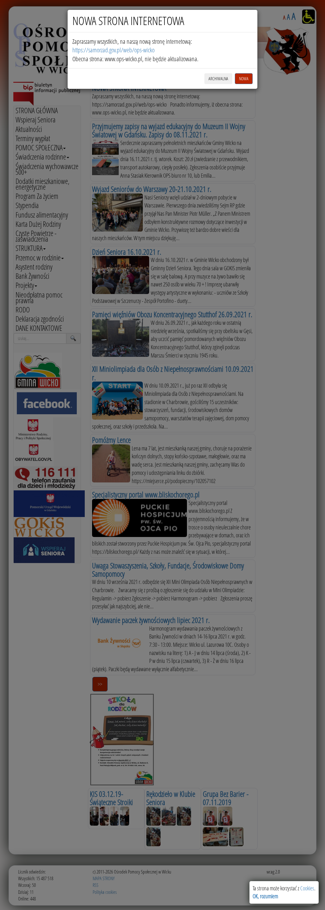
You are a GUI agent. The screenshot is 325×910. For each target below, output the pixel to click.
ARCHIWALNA (218, 78)
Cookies (307, 888)
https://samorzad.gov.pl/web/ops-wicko (113, 50)
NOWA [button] (244, 78)
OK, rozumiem (265, 896)
